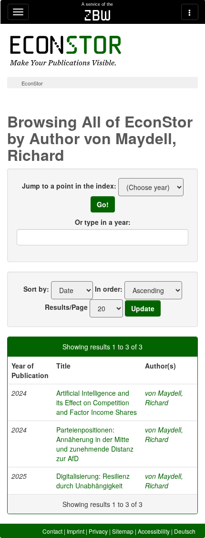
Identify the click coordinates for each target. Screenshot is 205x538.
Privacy (98, 531)
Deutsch (184, 531)
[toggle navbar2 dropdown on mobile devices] (189, 12)
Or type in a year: (103, 222)
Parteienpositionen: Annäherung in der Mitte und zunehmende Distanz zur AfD (94, 444)
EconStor (32, 83)
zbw (97, 15)
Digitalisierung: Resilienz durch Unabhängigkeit (93, 480)
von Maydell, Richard (164, 397)
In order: (109, 289)
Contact (52, 531)
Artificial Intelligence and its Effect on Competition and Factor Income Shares (96, 402)
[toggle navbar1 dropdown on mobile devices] (18, 12)
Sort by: (36, 289)
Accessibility (154, 531)
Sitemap (122, 531)
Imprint (75, 531)
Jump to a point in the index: (69, 185)
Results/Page (66, 307)
